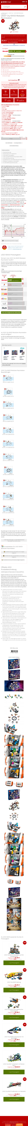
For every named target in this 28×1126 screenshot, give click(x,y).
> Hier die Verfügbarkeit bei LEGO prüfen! (11, 312)
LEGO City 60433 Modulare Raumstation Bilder (12, 156)
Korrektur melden (16, 115)
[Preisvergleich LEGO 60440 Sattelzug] (14, 976)
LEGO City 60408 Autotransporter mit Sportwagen (14, 1037)
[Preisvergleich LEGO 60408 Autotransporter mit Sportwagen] (14, 1030)
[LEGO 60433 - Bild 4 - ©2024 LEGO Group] (14, 838)
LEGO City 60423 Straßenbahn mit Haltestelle (14, 1091)
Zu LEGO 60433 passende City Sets (10, 162)
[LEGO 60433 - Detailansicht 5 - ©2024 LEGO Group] (14, 740)
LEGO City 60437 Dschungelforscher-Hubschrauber (14, 1010)
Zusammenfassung (7, 152)
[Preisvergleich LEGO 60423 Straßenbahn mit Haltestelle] (14, 1084)
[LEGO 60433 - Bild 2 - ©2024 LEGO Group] (14, 816)
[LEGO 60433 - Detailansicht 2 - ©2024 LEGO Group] (14, 707)
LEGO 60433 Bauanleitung (8, 158)
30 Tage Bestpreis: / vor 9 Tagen (11, 128)
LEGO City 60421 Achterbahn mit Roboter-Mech (14, 1064)
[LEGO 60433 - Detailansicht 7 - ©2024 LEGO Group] (14, 762)
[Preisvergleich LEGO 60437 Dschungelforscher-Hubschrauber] (14, 1003)
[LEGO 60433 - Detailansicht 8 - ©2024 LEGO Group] (14, 772)
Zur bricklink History (14, 145)
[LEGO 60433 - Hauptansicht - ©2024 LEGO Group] (14, 685)
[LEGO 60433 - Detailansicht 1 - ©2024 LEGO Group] (14, 696)
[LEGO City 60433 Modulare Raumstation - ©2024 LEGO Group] (14, 25)
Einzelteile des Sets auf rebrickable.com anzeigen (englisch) (14, 556)
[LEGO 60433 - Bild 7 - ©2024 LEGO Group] (14, 870)
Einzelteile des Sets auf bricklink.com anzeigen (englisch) (14, 552)
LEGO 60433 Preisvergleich (8, 155)
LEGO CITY (9, 182)
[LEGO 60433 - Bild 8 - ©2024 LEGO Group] (14, 881)
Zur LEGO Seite (9, 143)
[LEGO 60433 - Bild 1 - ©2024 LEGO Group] (14, 805)
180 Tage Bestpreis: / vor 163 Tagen (12, 127)
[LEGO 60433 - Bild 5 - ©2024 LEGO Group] (14, 849)
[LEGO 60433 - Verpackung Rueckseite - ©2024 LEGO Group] (14, 675)
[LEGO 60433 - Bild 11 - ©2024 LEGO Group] (14, 914)
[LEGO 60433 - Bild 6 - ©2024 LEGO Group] (14, 859)
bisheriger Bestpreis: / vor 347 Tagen (12, 125)
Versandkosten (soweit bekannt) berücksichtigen (11, 271)
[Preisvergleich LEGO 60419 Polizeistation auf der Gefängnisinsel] (14, 948)
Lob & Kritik (19, 1124)
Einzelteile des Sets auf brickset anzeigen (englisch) (13, 560)
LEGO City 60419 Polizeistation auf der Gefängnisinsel (14, 955)
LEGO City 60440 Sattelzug (14, 982)
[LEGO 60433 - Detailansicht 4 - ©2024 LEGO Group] (14, 729)
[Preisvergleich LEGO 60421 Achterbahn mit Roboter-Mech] (14, 1057)
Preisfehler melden (6, 272)
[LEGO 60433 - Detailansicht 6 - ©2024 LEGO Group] (14, 751)
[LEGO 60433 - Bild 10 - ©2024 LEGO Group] (14, 903)
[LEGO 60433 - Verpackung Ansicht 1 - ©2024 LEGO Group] (14, 664)
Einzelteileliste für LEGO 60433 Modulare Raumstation (14, 159)
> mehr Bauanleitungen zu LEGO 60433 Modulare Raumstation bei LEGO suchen (14, 540)
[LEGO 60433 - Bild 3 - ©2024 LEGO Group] (14, 827)
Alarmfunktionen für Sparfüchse (9, 153)
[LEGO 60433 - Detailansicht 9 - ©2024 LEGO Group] (14, 783)
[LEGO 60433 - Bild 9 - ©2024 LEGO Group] (14, 892)
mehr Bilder (15, 32)
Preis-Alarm (10, 84)
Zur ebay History (17, 143)
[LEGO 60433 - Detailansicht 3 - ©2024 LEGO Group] (14, 718)
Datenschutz (14, 1125)
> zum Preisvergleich (14, 963)
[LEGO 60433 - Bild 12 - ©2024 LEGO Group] (14, 925)
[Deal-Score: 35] (14, 56)
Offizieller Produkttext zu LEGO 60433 (11, 161)
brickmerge (7, 1125)
